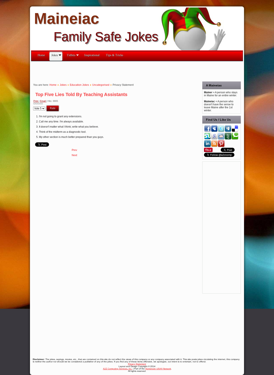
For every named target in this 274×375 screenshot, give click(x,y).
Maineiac (66, 18)
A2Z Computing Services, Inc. (117, 368)
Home (53, 84)
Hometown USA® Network (158, 368)
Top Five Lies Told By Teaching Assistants (81, 94)
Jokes (63, 84)
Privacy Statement (137, 364)
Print (36, 101)
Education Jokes (79, 84)
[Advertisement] (109, 71)
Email (43, 101)
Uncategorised (100, 84)
